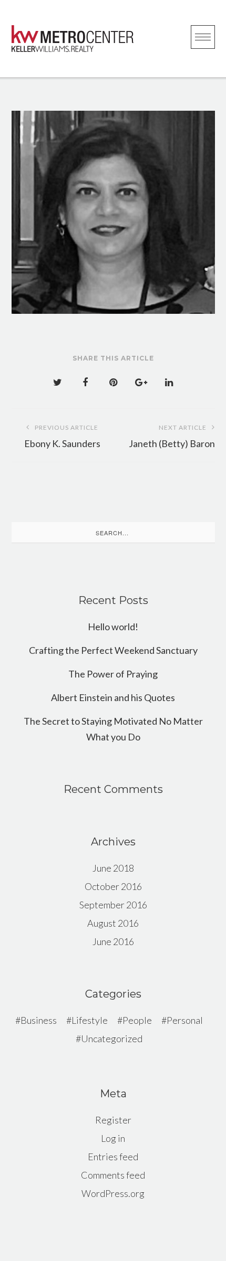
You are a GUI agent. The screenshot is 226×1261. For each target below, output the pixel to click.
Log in (113, 1138)
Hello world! (113, 626)
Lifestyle (89, 1020)
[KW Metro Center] (72, 38)
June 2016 (113, 941)
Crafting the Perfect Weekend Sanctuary (113, 650)
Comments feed (113, 1175)
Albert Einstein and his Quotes (113, 697)
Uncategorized (111, 1038)
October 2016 (113, 886)
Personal (185, 1020)
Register (113, 1120)
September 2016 (113, 904)
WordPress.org (113, 1193)
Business (38, 1020)
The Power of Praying (113, 674)
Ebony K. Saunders (62, 436)
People (137, 1020)
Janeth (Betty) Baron (172, 436)
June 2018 (113, 868)
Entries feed (113, 1156)
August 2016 (113, 923)
